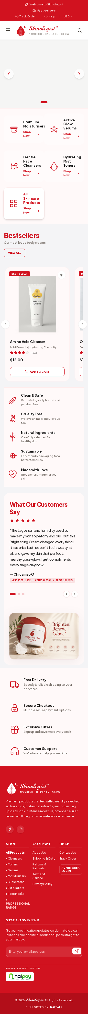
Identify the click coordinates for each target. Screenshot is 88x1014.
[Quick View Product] (62, 275)
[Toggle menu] (8, 30)
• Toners (12, 864)
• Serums (12, 870)
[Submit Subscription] (76, 951)
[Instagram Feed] (20, 829)
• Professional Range (17, 903)
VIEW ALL (14, 252)
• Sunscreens (15, 882)
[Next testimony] (74, 594)
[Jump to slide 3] (23, 594)
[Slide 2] (44, 102)
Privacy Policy (42, 884)
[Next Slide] (79, 74)
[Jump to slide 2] (19, 594)
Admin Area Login (71, 869)
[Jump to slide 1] (13, 594)
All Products (15, 852)
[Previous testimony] (66, 594)
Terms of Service (39, 876)
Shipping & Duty (44, 858)
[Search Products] (79, 30)
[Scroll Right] (82, 324)
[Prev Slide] (9, 74)
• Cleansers (14, 858)
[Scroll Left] (5, 324)
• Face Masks (15, 894)
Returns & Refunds (39, 866)
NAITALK (56, 1007)
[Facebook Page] (10, 829)
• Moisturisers (16, 876)
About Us (39, 852)
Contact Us (67, 852)
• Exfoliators (15, 888)
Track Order (67, 858)
